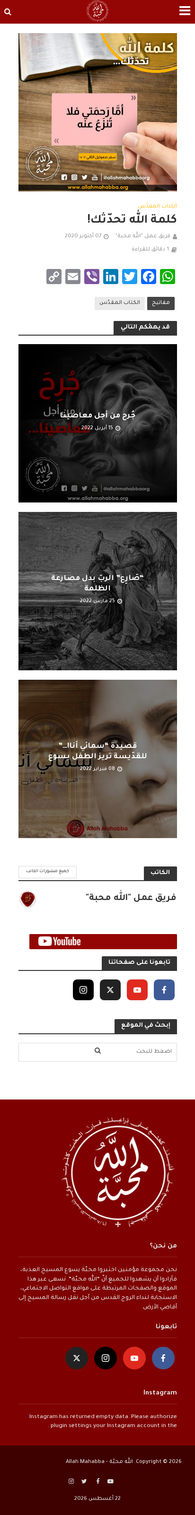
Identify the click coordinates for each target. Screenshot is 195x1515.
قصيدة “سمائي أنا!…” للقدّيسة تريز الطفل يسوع (97, 752)
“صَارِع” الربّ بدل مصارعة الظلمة (97, 584)
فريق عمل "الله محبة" (142, 236)
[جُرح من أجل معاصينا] (97, 423)
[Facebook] (164, 989)
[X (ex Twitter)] (110, 989)
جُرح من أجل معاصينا (97, 416)
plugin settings (70, 1426)
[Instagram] (83, 989)
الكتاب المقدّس (157, 206)
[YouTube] (137, 989)
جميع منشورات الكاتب (47, 871)
